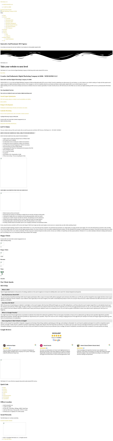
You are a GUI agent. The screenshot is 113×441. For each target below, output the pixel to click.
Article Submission (10, 39)
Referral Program (6, 37)
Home (4, 15)
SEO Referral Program (10, 26)
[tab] (56, 289)
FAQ (7, 34)
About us (5, 32)
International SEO (9, 20)
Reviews (5, 31)
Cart (4, 40)
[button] (56, 13)
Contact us (8, 35)
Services (5, 17)
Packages (5, 29)
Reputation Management (11, 23)
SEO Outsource (9, 28)
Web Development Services (11, 24)
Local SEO (8, 18)
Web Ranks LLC (4, 1)
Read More (3, 72)
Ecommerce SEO (9, 21)
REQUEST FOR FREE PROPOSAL (8, 123)
